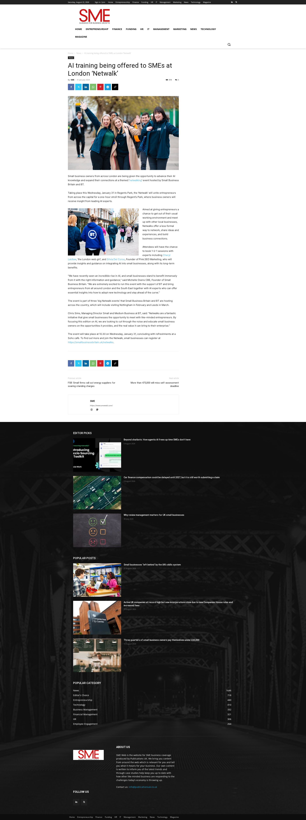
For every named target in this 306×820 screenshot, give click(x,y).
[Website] (93, 410)
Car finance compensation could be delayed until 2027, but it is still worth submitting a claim (172, 477)
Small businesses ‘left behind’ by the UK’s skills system (152, 564)
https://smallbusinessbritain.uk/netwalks (90, 342)
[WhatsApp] (93, 87)
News (78, 53)
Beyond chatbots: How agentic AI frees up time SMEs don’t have (157, 439)
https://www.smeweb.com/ (101, 405)
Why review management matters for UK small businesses (154, 515)
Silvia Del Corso (116, 259)
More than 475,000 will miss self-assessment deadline (155, 384)
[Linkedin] (232, 2)
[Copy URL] (115, 87)
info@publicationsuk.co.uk (143, 786)
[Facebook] (71, 87)
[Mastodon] (98, 410)
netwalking (135, 180)
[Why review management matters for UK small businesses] (97, 530)
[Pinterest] (100, 87)
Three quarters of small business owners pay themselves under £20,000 (161, 640)
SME (72, 80)
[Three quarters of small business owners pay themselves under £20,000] (97, 655)
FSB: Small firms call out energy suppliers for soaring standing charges (91, 384)
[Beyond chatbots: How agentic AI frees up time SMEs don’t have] (97, 455)
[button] (229, 44)
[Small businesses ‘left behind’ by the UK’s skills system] (97, 580)
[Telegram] (108, 87)
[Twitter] (236, 2)
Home (70, 53)
